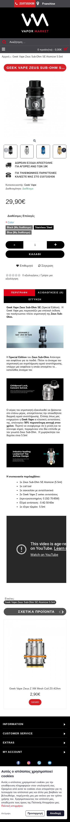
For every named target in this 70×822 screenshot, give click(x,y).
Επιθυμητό (26, 265)
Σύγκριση (47, 265)
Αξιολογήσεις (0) (50, 292)
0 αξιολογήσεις (30, 275)
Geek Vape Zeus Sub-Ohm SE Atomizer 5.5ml (30, 602)
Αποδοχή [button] (55, 813)
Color (11, 222)
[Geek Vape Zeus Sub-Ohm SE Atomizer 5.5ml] (35, 106)
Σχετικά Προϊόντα (36, 612)
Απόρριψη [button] (5, 813)
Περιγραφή (19, 292)
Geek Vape (30, 184)
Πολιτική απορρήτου (12, 805)
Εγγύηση (35, 299)
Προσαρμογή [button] (35, 813)
